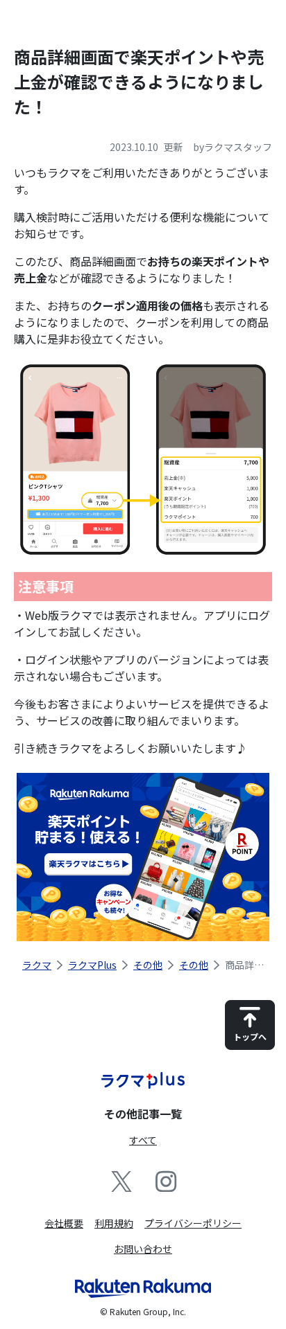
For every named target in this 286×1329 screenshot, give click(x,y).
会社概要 (63, 1223)
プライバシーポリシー (193, 1223)
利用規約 (113, 1223)
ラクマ (36, 965)
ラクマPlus (92, 965)
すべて (143, 1140)
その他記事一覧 (143, 1113)
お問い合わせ (143, 1249)
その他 (147, 965)
